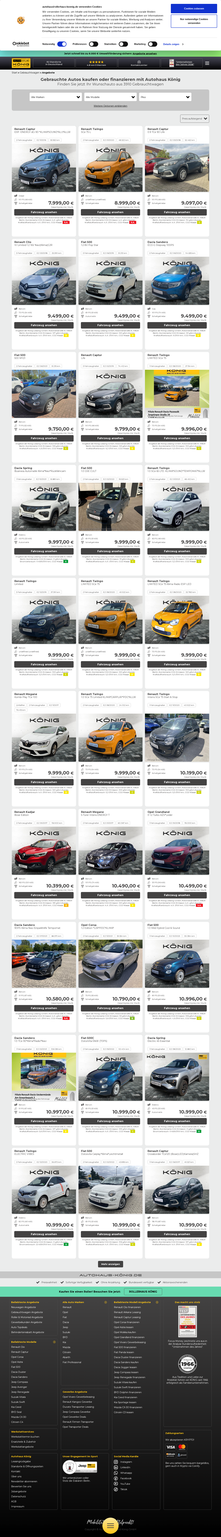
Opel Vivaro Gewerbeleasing (78, 1396)
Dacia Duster (18, 1372)
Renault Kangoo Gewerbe (77, 1401)
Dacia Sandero (19, 1377)
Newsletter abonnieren (24, 1481)
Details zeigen (171, 44)
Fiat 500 (15, 1367)
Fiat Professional (72, 1362)
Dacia (66, 1322)
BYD (65, 1337)
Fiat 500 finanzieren (125, 1347)
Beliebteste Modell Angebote (132, 1302)
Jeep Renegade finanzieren (129, 1377)
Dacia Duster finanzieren (128, 1357)
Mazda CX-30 (18, 1417)
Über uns (16, 1476)
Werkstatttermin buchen (25, 1436)
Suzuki (66, 1332)
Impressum (17, 1506)
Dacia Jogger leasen (125, 1367)
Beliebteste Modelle (23, 1342)
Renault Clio (18, 1347)
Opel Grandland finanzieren (129, 1337)
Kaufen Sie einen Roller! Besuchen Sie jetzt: (90, 1291)
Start (14, 72)
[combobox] (56, 97)
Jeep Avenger (19, 1387)
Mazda (66, 1347)
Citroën (67, 1352)
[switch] (93, 44)
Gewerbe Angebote (75, 1391)
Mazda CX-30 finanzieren (128, 1407)
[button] (206, 64)
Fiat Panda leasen (124, 1352)
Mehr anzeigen (110, 1264)
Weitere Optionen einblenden (110, 105)
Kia (64, 1342)
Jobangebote (18, 1491)
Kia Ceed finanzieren (125, 1397)
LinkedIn (125, 1467)
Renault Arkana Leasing (127, 1312)
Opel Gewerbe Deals (74, 1416)
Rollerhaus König (143, 1291)
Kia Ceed (16, 1407)
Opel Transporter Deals (75, 1426)
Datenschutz (18, 1496)
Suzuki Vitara (18, 1397)
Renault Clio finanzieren (127, 1307)
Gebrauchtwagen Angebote (27, 1312)
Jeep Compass (19, 1382)
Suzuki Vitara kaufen (125, 1382)
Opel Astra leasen (123, 1327)
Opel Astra (17, 1362)
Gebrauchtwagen (29, 72)
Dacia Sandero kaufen (126, 1362)
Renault (67, 1307)
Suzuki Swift (18, 1402)
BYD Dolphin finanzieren (128, 1392)
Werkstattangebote (22, 1446)
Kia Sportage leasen (125, 1402)
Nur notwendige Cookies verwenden (194, 21)
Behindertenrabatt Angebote (27, 1332)
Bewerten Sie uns (21, 1486)
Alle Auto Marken (73, 1302)
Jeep (65, 1327)
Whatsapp (126, 1472)
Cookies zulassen (194, 8)
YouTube (125, 1483)
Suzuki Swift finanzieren (127, 1387)
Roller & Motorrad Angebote (27, 1317)
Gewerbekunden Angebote (26, 1322)
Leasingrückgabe (21, 1461)
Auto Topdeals (19, 1327)
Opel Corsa (17, 1357)
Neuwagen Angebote (23, 1307)
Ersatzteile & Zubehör (23, 1441)
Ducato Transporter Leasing (78, 1406)
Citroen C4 (17, 1422)
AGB (13, 1501)
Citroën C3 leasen (124, 1412)
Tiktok (123, 1489)
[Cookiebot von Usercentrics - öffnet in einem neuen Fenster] (21, 44)
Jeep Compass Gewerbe (76, 1411)
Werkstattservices (22, 1431)
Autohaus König (21, 1456)
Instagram (126, 1461)
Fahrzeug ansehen (44, 212)
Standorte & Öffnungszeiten (27, 1466)
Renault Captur (19, 1352)
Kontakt (15, 1471)
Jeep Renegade (20, 1392)
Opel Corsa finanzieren (126, 1322)
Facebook (126, 1478)
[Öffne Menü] (110, 1526)
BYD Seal (16, 1412)
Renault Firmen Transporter (78, 1421)
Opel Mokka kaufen (125, 1332)
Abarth (66, 1357)
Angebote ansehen (145, 53)
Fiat (65, 1317)
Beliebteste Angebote (25, 1302)
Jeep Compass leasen (126, 1372)
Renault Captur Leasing (127, 1317)
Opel (65, 1312)
